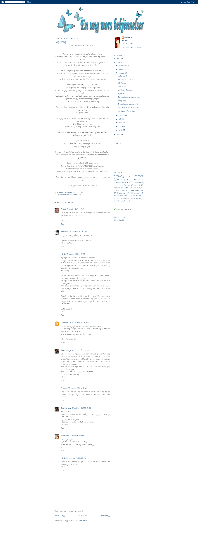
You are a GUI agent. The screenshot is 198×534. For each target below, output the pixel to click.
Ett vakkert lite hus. (126, 79)
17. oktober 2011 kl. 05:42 (81, 408)
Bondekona (65, 435)
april (121, 130)
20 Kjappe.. (122, 83)
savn (127, 201)
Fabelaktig (65, 231)
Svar (63, 224)
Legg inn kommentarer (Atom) (76, 520)
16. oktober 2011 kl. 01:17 (75, 209)
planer (127, 182)
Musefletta (129, 37)
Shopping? (122, 86)
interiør (138, 176)
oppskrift (137, 185)
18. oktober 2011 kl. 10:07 (79, 435)
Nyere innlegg (60, 515)
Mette (63, 254)
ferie (127, 198)
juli (120, 119)
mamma (120, 198)
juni (120, 123)
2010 (119, 134)
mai (120, 126)
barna (117, 182)
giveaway (137, 188)
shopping (139, 182)
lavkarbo (124, 190)
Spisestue (117, 196)
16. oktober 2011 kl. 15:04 (77, 388)
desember (123, 66)
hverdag (119, 176)
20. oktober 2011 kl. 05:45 (76, 458)
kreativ (120, 185)
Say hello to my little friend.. (129, 107)
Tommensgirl (66, 350)
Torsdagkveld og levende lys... (129, 97)
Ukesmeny (121, 193)
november (123, 69)
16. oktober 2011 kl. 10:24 (81, 322)
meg (123, 179)
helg (135, 179)
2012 (119, 59)
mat (128, 185)
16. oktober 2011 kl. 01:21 (79, 231)
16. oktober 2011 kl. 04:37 (75, 254)
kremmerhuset (137, 190)
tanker (116, 188)
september (123, 115)
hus (115, 190)
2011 (118, 62)
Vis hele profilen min (131, 47)
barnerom (139, 196)
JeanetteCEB (66, 322)
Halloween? (122, 76)
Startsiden (83, 515)
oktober (122, 73)
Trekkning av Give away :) (128, 104)
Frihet (63, 209)
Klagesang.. (122, 100)
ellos (125, 196)
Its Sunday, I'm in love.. (126, 111)
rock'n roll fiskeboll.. (125, 90)
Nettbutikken (135, 193)
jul (132, 196)
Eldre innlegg (105, 515)
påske (122, 201)
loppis (116, 201)
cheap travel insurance (124, 209)
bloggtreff (126, 188)
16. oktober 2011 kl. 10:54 (81, 350)
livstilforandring (72, 194)
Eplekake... (122, 93)
